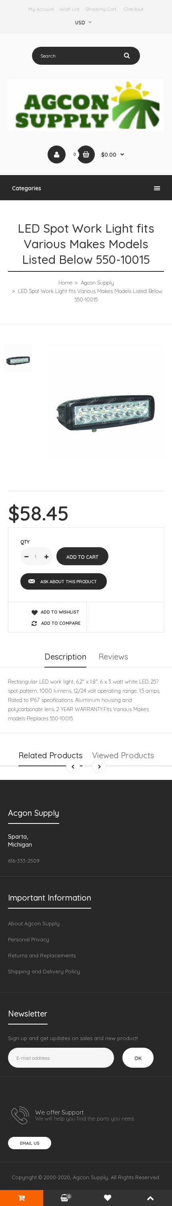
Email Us (29, 1143)
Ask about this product (68, 581)
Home (65, 282)
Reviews (113, 657)
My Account (41, 9)
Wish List (70, 9)
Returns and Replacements (42, 955)
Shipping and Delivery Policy (44, 971)
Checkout (134, 9)
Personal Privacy (28, 939)
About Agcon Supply (34, 923)
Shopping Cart (100, 9)
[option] (106, 402)
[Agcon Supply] (86, 129)
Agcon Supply (97, 282)
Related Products (50, 755)
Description (65, 657)
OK (138, 1058)
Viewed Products (123, 755)
